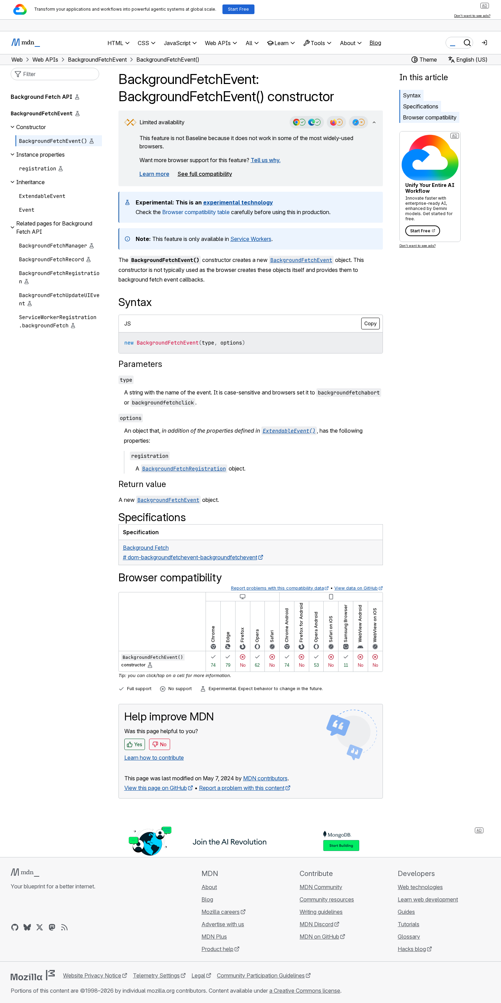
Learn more (154, 173)
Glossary (409, 936)
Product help (217, 949)
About (209, 887)
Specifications (420, 106)
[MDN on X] (39, 927)
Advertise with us (222, 924)
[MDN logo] (25, 872)
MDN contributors (265, 778)
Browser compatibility (430, 117)
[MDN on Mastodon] (52, 927)
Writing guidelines (321, 911)
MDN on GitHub (319, 936)
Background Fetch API (41, 96)
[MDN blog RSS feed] (64, 927)
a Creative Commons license (304, 990)
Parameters (140, 364)
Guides (406, 911)
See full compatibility (205, 173)
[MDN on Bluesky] (27, 927)
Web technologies (420, 887)
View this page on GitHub (155, 787)
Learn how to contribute (154, 757)
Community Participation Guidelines (261, 975)
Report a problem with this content (241, 787)
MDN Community (321, 887)
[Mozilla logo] (33, 975)
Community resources (327, 899)
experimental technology (238, 202)
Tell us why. (266, 160)
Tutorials (408, 924)
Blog (375, 42)
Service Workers (250, 238)
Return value (142, 484)
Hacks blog (412, 949)
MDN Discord (316, 924)
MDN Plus (214, 936)
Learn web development (428, 899)
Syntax (412, 95)
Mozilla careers (220, 911)
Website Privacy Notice (92, 975)
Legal (198, 975)
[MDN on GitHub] (15, 927)
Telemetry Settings (156, 975)
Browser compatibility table (196, 212)
